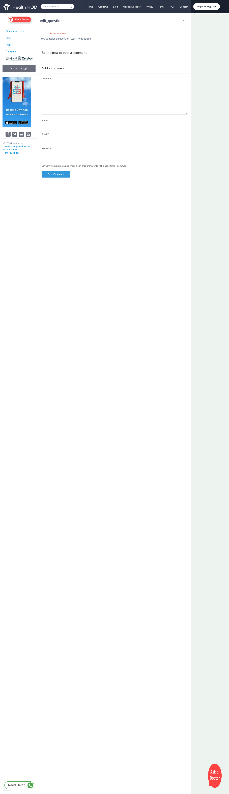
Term (161, 6)
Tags (8, 44)
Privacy (149, 6)
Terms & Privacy (11, 152)
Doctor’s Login (19, 68)
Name (45, 120)
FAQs (172, 6)
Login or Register (206, 6)
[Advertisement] (209, 72)
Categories (12, 51)
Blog (115, 6)
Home (90, 6)
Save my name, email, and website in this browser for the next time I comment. (85, 165)
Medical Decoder (131, 6)
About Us (103, 6)
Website (46, 148)
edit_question (51, 20)
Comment (48, 78)
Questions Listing (15, 31)
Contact (184, 6)
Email (45, 134)
